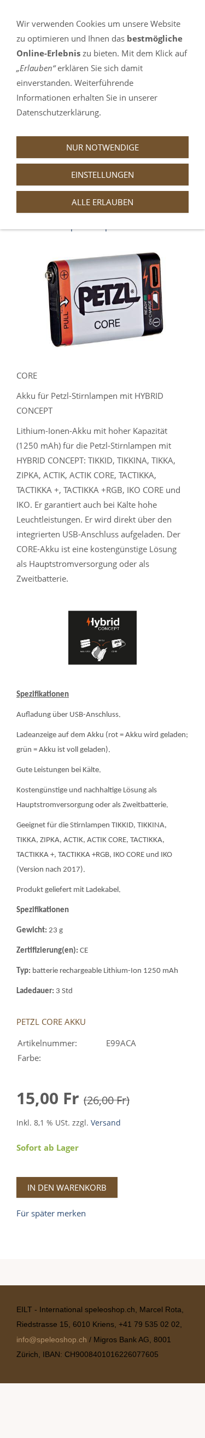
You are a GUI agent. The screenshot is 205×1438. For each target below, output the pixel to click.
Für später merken (51, 1213)
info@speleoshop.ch (52, 1339)
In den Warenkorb (67, 1187)
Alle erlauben (102, 201)
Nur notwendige (102, 147)
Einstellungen (102, 174)
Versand (106, 1123)
